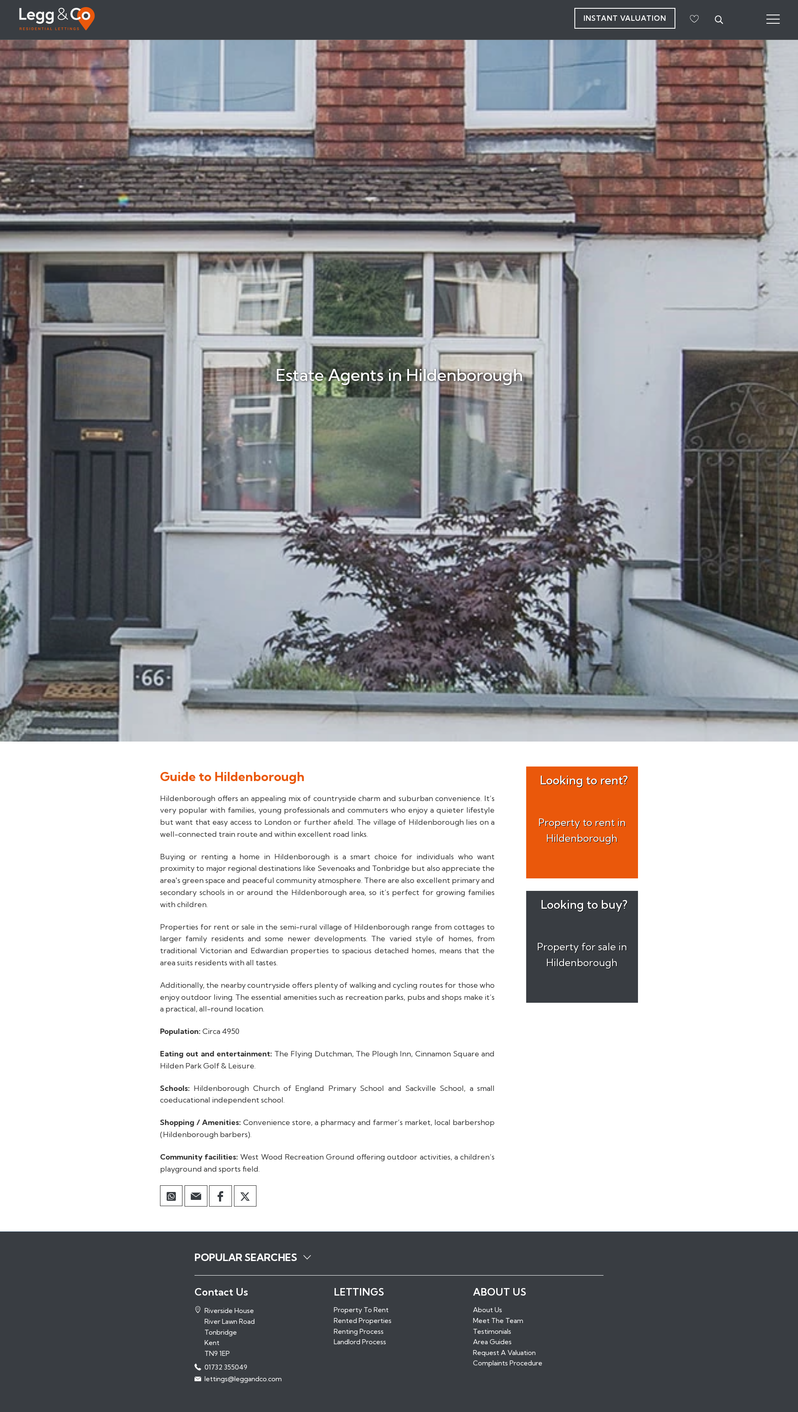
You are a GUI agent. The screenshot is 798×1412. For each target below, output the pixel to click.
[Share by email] (196, 1196)
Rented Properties (363, 1320)
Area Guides (492, 1342)
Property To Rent (361, 1310)
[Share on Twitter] (245, 1196)
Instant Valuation (625, 18)
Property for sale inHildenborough (582, 954)
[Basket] (694, 18)
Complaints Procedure (507, 1363)
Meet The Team (498, 1320)
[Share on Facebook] (220, 1196)
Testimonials (492, 1331)
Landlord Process (360, 1342)
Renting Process (359, 1331)
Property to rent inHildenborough (582, 830)
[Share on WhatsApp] (171, 1196)
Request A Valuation (504, 1352)
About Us (487, 1310)
